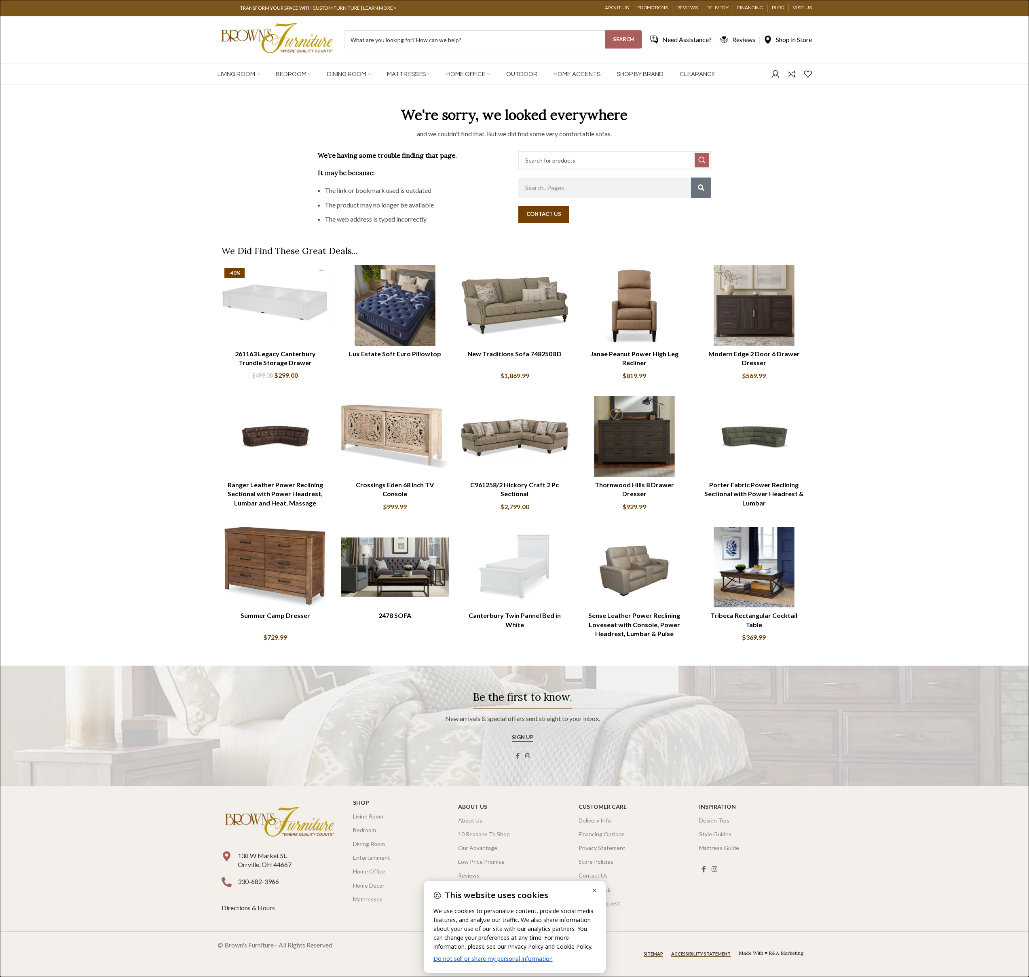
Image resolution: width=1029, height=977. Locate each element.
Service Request (599, 903)
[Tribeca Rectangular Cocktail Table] (754, 567)
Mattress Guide (719, 847)
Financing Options (602, 834)
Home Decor (369, 885)
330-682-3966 (258, 881)
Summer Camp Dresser (275, 615)
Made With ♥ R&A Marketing (771, 953)
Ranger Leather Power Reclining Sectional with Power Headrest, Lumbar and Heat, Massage (275, 494)
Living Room (368, 816)
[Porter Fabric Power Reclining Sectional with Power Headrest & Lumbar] (754, 436)
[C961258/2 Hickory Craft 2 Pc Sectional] (514, 436)
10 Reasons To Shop (484, 834)
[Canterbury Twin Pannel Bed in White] (514, 567)
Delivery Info (595, 820)
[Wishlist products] (808, 74)
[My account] (775, 74)
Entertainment (371, 857)
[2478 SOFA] (395, 567)
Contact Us (593, 875)
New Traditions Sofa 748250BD (514, 353)
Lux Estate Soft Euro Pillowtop (395, 353)
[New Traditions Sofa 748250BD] (514, 305)
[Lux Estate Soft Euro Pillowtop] (395, 305)
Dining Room (369, 843)
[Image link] (279, 822)
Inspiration (717, 806)
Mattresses (367, 899)
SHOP (361, 802)
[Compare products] (792, 74)
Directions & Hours (249, 907)
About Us (472, 806)
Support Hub (595, 889)
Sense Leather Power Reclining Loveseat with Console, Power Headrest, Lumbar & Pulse (634, 624)
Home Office (369, 871)
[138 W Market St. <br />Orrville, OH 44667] (227, 856)
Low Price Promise (481, 861)
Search (623, 39)
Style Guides (715, 834)
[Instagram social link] (527, 756)
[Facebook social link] (518, 756)
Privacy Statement (602, 847)
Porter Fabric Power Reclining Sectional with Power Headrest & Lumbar (754, 494)
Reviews (469, 875)
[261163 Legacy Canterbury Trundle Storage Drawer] (275, 305)
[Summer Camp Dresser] (275, 567)
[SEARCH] (702, 160)
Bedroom (364, 830)
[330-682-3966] (227, 882)
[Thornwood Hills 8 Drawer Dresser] (634, 436)
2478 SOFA (394, 615)
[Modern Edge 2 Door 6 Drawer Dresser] (754, 305)
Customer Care (603, 806)
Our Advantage (477, 847)
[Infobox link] (319, 8)
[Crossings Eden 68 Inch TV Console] (395, 436)
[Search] (701, 188)
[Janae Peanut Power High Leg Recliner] (634, 305)
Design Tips (714, 820)
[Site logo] (277, 39)
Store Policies (596, 861)
